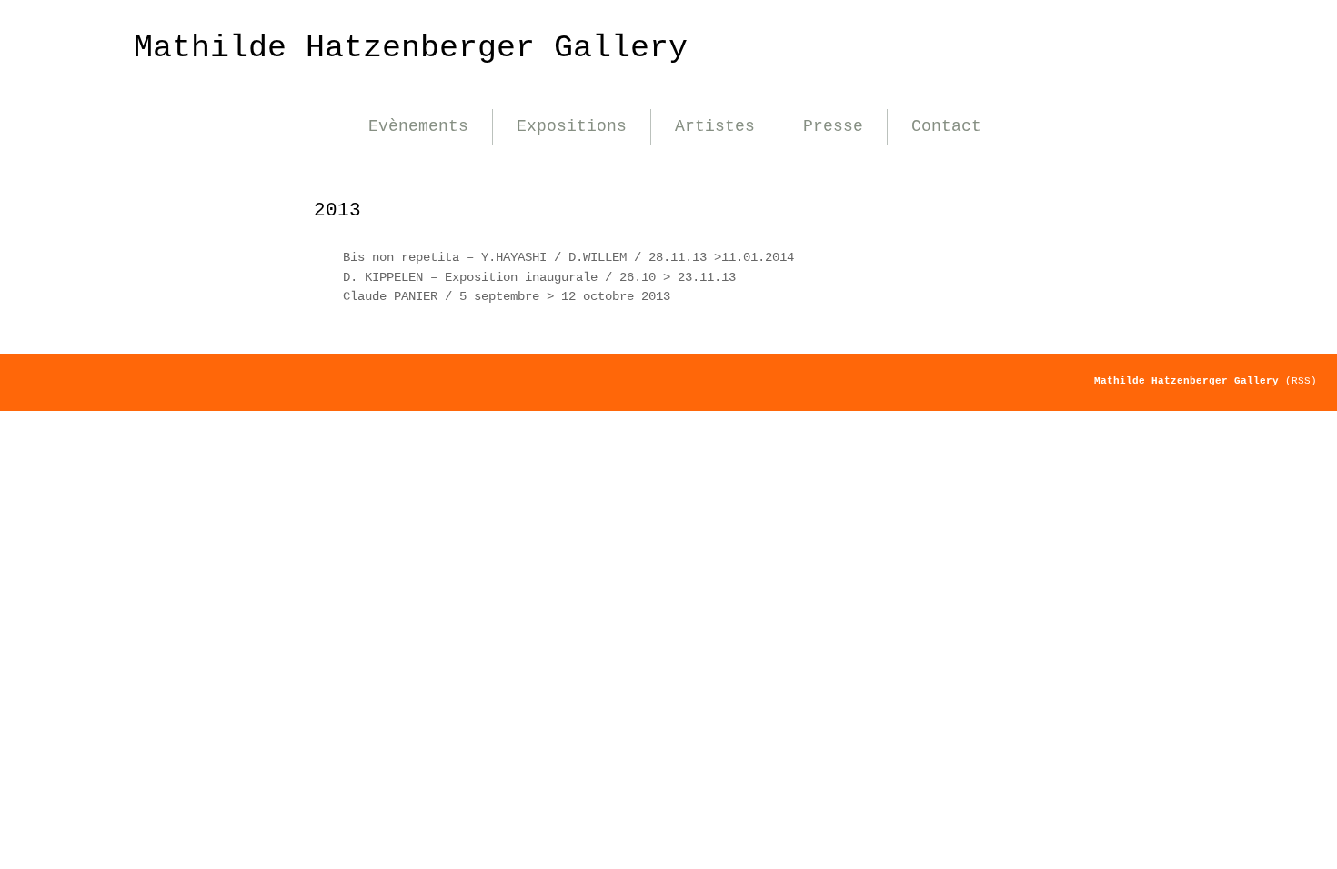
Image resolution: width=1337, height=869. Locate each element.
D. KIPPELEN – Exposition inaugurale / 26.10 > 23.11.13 (539, 277)
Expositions (572, 126)
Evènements (418, 126)
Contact (946, 126)
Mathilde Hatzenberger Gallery (411, 47)
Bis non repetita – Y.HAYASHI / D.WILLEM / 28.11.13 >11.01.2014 (568, 257)
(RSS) (1301, 380)
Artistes (715, 126)
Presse (833, 126)
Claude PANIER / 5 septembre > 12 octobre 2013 (506, 296)
